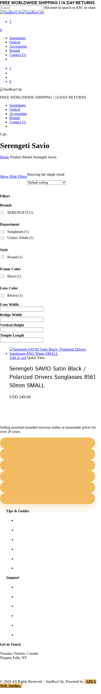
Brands (14, 118)
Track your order (28, 625)
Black (14, 276)
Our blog (22, 549)
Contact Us (17, 122)
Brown (15, 295)
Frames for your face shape (36, 530)
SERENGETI (20, 212)
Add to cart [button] (17, 358)
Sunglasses (17, 105)
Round (14, 257)
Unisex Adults (20, 238)
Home (4, 157)
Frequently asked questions (36, 568)
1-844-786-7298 (12, 666)
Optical (14, 109)
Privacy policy (26, 616)
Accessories (18, 114)
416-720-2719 (10, 670)
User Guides (25, 559)
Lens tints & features (31, 539)
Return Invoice (27, 635)
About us (22, 587)
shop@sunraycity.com (16, 662)
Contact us (23, 597)
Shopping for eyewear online (37, 520)
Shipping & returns (30, 606)
